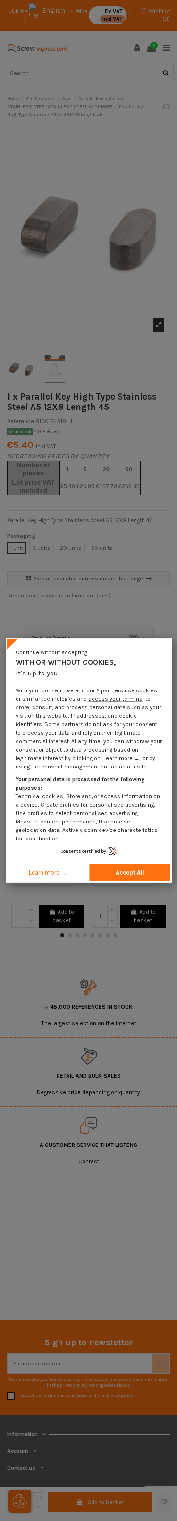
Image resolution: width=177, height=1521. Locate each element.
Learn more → (48, 872)
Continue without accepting (51, 652)
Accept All (130, 872)
